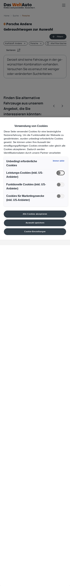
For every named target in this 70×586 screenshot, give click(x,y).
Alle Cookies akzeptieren (35, 214)
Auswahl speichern (35, 223)
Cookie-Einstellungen (35, 231)
